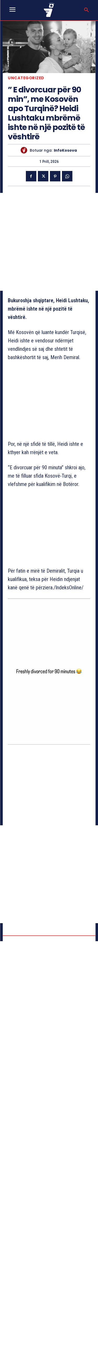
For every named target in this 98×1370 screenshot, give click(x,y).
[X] (43, 176)
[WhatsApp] (67, 176)
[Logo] (49, 10)
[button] (86, 10)
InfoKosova (65, 150)
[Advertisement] (49, 242)
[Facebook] (31, 176)
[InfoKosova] (25, 150)
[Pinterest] (55, 176)
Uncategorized (26, 78)
